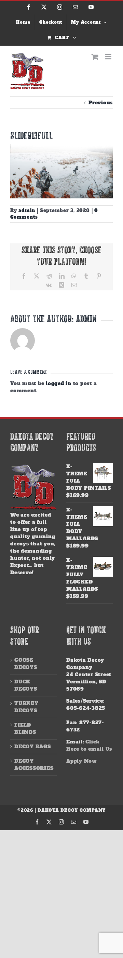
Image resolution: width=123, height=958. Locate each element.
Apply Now (81, 761)
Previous (100, 102)
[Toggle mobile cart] (95, 56)
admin (26, 210)
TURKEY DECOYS (26, 707)
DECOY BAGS (32, 746)
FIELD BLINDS (25, 729)
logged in (58, 383)
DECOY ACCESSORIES (33, 765)
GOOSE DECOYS (25, 664)
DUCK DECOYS (25, 685)
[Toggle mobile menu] (109, 56)
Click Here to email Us (89, 745)
